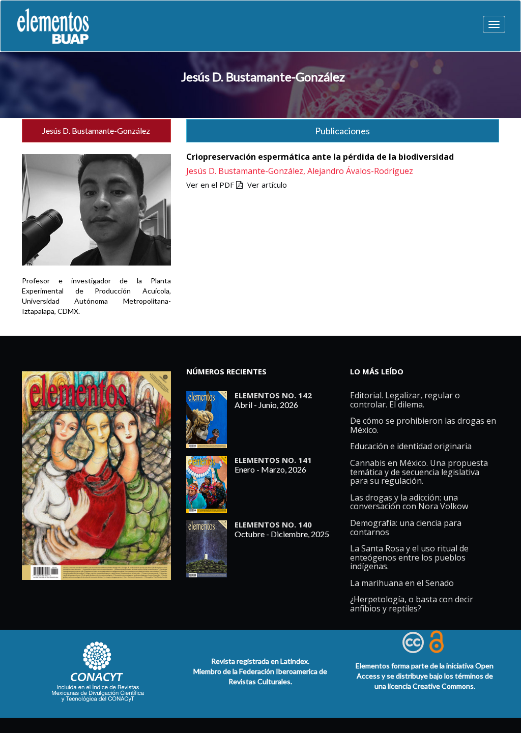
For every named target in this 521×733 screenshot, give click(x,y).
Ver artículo (267, 185)
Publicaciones (342, 130)
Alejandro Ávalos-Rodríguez (360, 171)
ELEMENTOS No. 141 (273, 460)
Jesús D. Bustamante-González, (246, 171)
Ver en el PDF (211, 185)
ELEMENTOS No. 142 (273, 395)
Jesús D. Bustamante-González (263, 76)
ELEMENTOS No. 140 (273, 524)
